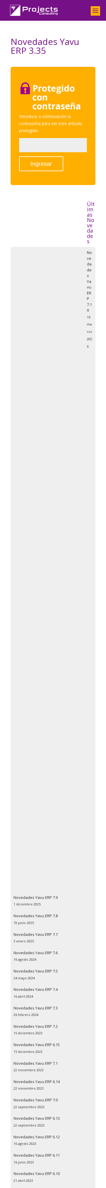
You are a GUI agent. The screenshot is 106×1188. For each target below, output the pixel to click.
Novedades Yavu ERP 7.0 (36, 1100)
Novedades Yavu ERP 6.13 (37, 1118)
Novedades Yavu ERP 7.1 (36, 1063)
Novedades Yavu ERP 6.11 (37, 1155)
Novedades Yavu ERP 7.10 (89, 281)
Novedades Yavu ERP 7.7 (36, 934)
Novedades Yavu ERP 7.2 (36, 1026)
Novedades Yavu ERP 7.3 (36, 1008)
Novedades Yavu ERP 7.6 (36, 952)
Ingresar (41, 164)
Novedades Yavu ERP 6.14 (37, 1081)
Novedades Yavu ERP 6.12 (37, 1137)
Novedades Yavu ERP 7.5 (36, 971)
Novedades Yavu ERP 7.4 (36, 989)
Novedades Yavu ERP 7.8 (36, 915)
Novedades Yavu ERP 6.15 (37, 1044)
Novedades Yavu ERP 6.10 (37, 1173)
